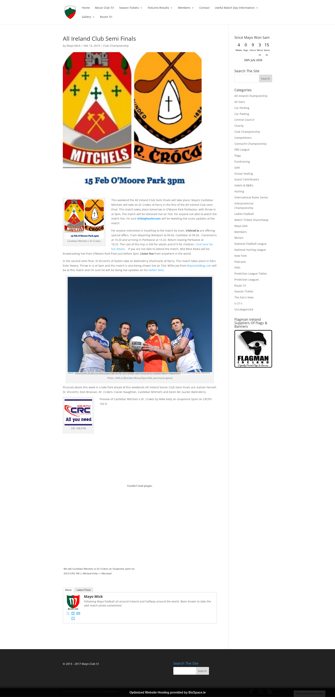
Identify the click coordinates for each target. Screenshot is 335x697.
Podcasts (240, 262)
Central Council (244, 119)
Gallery (86, 17)
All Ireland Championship (251, 96)
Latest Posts (84, 589)
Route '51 (240, 285)
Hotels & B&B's (243, 185)
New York (240, 256)
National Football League (250, 244)
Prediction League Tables (250, 273)
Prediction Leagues (246, 279)
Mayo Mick (73, 45)
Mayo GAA (241, 226)
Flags (237, 155)
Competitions (243, 138)
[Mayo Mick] (73, 608)
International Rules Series (251, 197)
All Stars (239, 102)
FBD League (242, 149)
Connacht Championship (250, 144)
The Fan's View (243, 297)
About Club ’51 (104, 7)
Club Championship (116, 45)
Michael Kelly (90, 573)
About (68, 589)
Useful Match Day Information (235, 7)
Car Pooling (241, 114)
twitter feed (156, 270)
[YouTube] (78, 613)
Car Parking (241, 108)
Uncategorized (243, 309)
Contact (204, 7)
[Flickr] (73, 613)
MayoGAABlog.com (199, 265)
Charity (239, 126)
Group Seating (243, 173)
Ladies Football (244, 214)
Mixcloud (106, 573)
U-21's (238, 303)
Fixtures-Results (158, 7)
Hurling (239, 191)
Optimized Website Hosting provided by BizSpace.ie (168, 692)
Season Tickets (129, 7)
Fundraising (242, 161)
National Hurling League (250, 250)
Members (184, 7)
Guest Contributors (246, 179)
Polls (237, 267)
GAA (237, 167)
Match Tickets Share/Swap (251, 220)
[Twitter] (68, 613)
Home (86, 7)
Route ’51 (106, 17)
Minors (238, 238)
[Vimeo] (73, 618)
